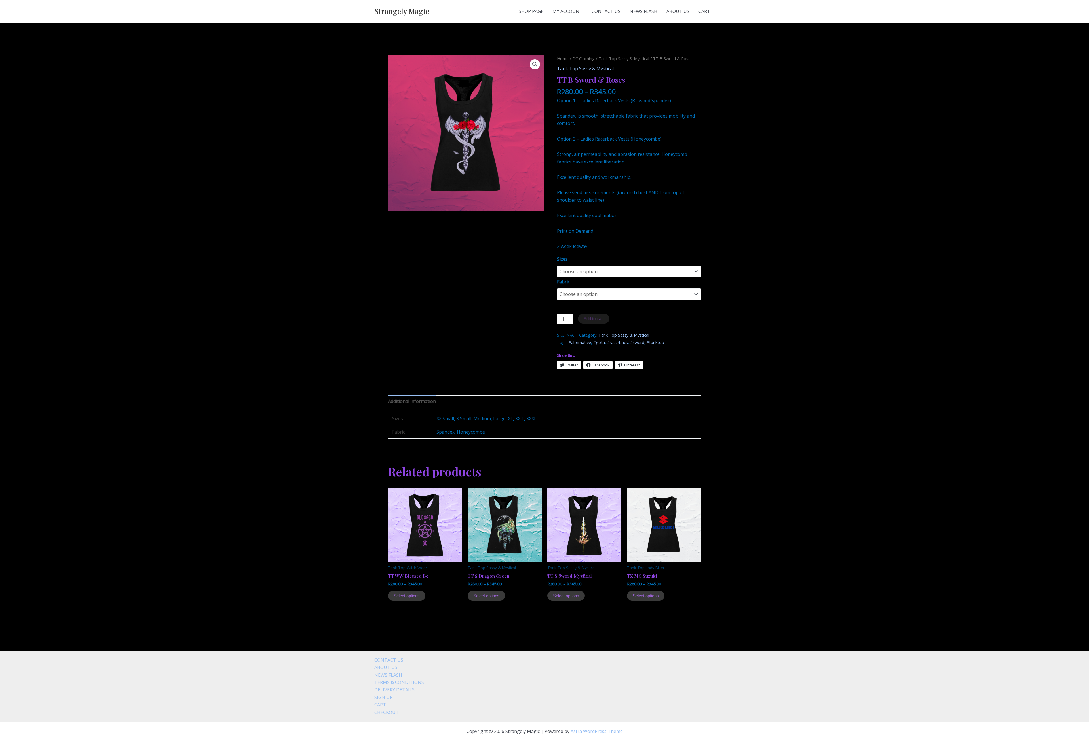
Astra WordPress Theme (597, 731)
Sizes (562, 259)
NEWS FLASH (643, 11)
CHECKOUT (386, 712)
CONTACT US (606, 11)
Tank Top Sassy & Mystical (623, 58)
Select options (407, 595)
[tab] (412, 401)
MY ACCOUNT (567, 11)
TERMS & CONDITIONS (399, 682)
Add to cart (594, 318)
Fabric (563, 282)
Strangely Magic (401, 11)
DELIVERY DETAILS (394, 690)
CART (704, 11)
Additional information (412, 401)
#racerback (617, 342)
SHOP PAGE (531, 11)
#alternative (580, 342)
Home (563, 58)
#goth (599, 342)
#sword (637, 342)
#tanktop (655, 342)
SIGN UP (383, 697)
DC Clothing (583, 58)
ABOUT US (677, 11)
